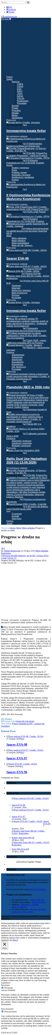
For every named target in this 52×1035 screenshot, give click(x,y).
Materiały (16, 288)
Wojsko (15, 113)
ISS (2, 719)
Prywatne (16, 110)
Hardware (16, 286)
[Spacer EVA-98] (26, 250)
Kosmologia (17, 364)
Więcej (15, 940)
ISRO (19, 91)
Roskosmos (22, 101)
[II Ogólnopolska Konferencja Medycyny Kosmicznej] (28, 187)
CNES (20, 84)
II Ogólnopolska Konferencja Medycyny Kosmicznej (24, 145)
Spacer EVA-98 (17, 258)
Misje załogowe (19, 238)
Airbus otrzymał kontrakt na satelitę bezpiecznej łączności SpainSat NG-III (27, 231)
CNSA (20, 86)
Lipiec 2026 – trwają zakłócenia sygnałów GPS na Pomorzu (26, 341)
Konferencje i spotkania (23, 177)
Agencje (16, 82)
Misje (8, 236)
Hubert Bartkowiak (12, 551)
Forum (9, 77)
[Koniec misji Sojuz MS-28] (31, 833)
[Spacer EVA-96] (21, 764)
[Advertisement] (26, 48)
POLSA (20, 98)
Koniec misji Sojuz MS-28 (36, 281)
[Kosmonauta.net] (9, 16)
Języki (9, 523)
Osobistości (17, 118)
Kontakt (15, 516)
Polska (15, 108)
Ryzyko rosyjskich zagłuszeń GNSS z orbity (29, 910)
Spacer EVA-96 (33, 274)
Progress (8, 719)
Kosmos (10, 352)
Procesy (15, 295)
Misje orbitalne (19, 241)
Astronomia (17, 357)
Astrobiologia (18, 355)
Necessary (8, 988)
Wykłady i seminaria (21, 446)
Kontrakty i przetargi (21, 175)
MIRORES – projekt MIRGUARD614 (25, 905)
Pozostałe (22, 103)
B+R (8, 283)
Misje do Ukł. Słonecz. (22, 245)
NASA (20, 96)
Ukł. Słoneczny (19, 367)
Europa (15, 106)
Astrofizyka (17, 360)
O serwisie (17, 514)
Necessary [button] (5, 985)
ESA (19, 89)
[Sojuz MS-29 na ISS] (31, 845)
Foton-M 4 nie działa (25, 721)
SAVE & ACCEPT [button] (9, 1033)
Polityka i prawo (19, 172)
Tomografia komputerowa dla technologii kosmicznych (26, 329)
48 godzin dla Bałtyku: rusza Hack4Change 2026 (27, 507)
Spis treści (17, 519)
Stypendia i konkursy (21, 441)
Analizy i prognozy (20, 168)
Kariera (15, 180)
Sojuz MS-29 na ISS (20, 849)
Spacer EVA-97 (34, 269)
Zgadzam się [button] (6, 940)
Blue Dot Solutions (38, 889)
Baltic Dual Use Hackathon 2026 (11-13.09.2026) (26, 460)
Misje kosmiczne (19, 293)
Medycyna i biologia (21, 290)
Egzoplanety (18, 362)
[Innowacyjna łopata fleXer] (23, 122)
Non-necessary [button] (7, 1009)
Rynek (9, 165)
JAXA (20, 94)
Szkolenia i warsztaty (22, 443)
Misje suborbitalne (20, 243)
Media (15, 115)
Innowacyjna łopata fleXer (26, 131)
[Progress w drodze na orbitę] (26, 558)
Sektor (9, 79)
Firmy (14, 170)
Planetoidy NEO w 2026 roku (28, 387)
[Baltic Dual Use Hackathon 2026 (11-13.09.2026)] (22, 450)
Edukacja (10, 438)
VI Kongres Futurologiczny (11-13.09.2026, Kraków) (25, 161)
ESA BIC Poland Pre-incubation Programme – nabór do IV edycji (26, 154)
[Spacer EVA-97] (24, 750)
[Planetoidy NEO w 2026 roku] (28, 379)
